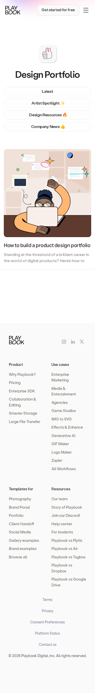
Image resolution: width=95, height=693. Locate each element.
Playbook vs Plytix (66, 540)
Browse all (18, 557)
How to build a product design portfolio (47, 245)
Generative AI (63, 435)
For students (62, 532)
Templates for (21, 488)
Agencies (59, 402)
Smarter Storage (23, 413)
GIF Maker (60, 443)
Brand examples (22, 548)
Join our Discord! (65, 515)
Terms (47, 599)
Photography (20, 498)
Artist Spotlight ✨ (48, 102)
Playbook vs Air (64, 548)
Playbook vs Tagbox (68, 557)
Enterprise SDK (22, 391)
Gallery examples (24, 540)
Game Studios (63, 410)
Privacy (47, 611)
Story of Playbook (66, 507)
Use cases (60, 364)
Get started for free (58, 9)
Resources (60, 488)
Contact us (47, 644)
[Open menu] (86, 10)
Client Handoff (21, 523)
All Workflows (63, 468)
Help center (61, 523)
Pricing (15, 382)
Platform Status (47, 633)
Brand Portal (19, 507)
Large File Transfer (24, 421)
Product (16, 364)
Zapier (56, 460)
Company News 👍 (48, 126)
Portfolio (16, 515)
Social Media (20, 532)
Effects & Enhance (67, 427)
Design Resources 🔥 (48, 114)
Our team (59, 498)
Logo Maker (61, 452)
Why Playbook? (22, 374)
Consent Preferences (47, 622)
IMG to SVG (61, 419)
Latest (47, 91)
